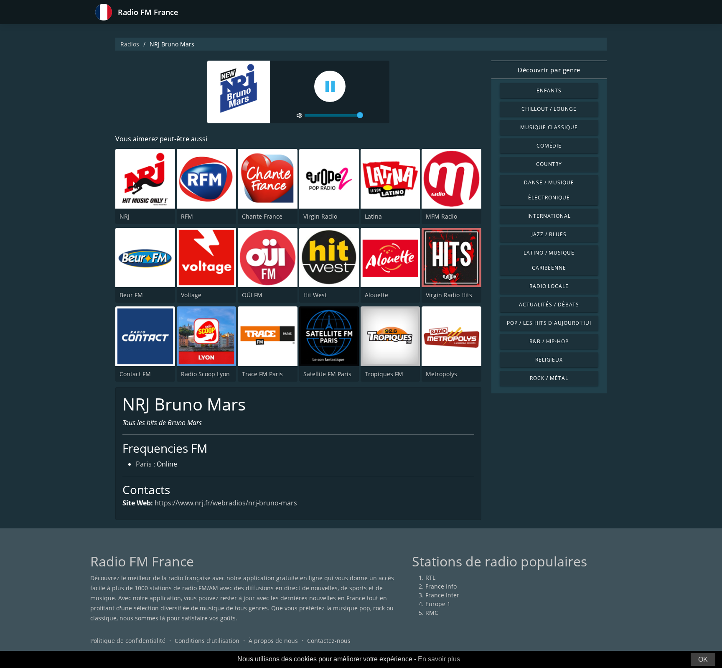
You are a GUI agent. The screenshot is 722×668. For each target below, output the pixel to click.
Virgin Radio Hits (449, 295)
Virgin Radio (320, 216)
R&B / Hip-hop (549, 341)
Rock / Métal (549, 378)
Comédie (549, 145)
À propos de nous (273, 641)
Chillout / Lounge (549, 108)
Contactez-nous (329, 641)
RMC (431, 613)
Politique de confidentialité (127, 641)
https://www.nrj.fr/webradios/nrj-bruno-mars (226, 502)
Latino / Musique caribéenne (549, 260)
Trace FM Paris (262, 374)
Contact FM (135, 374)
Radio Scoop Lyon (205, 374)
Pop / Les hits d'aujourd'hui (549, 322)
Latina (373, 216)
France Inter (442, 595)
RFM (187, 216)
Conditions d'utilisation (207, 641)
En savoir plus (439, 659)
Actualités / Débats (549, 304)
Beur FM (131, 295)
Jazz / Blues (549, 234)
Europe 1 (437, 604)
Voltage (191, 295)
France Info (441, 586)
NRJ (124, 216)
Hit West (315, 295)
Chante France (262, 216)
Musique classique (549, 127)
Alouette (376, 295)
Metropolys (441, 374)
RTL (430, 577)
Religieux (549, 359)
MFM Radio (441, 216)
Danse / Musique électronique (549, 190)
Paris (144, 464)
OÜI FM (252, 295)
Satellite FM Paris (327, 374)
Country (549, 164)
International (549, 215)
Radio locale (549, 286)
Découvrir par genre (549, 70)
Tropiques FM (384, 374)
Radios (129, 44)
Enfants (549, 90)
